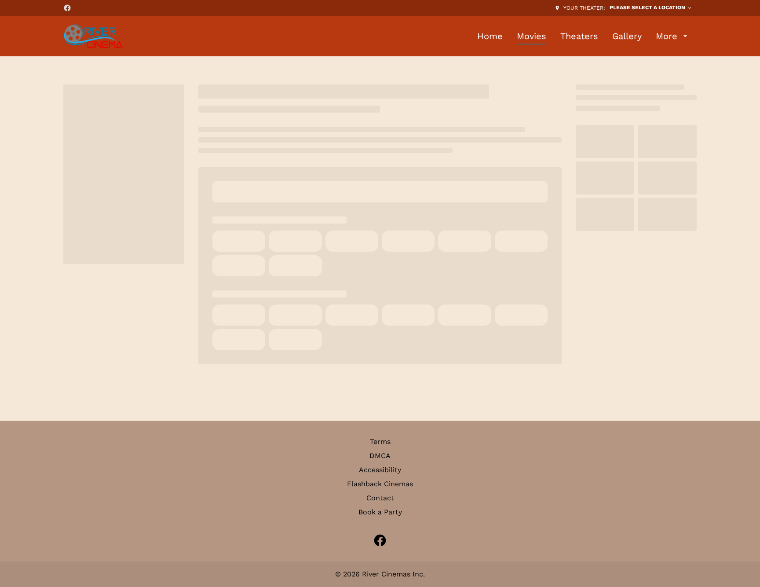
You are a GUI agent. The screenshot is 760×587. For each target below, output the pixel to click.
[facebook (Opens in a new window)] (67, 8)
